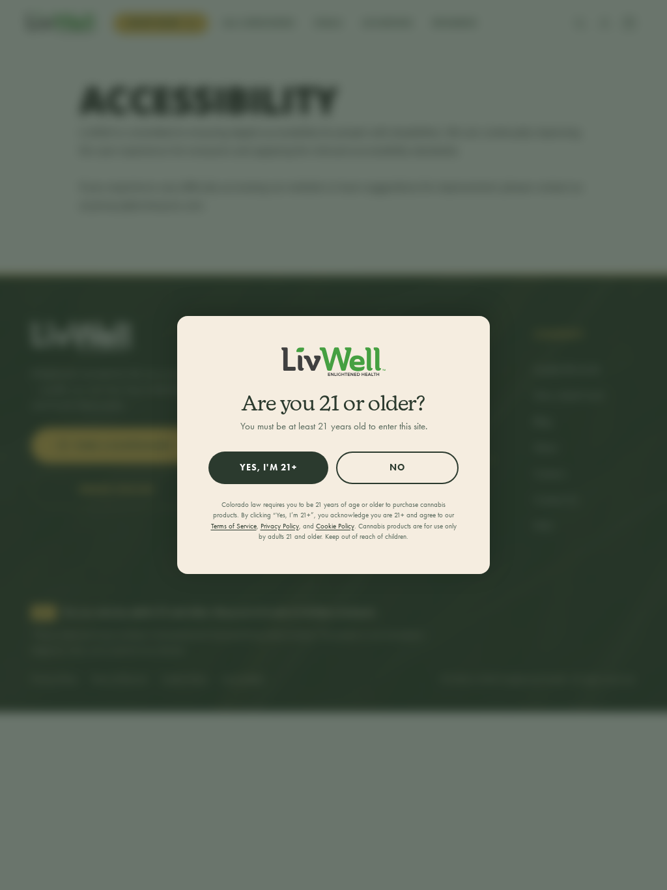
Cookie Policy (335, 526)
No (397, 467)
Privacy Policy (280, 526)
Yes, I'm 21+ (268, 467)
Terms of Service (234, 526)
